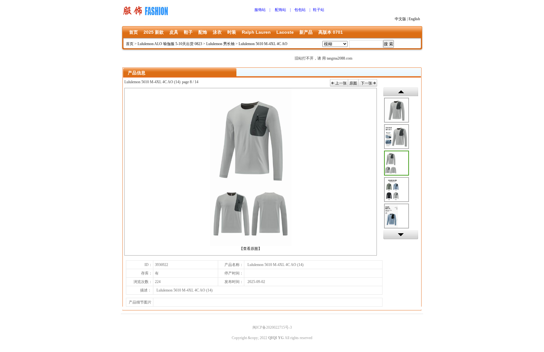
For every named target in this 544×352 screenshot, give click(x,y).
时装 (231, 32)
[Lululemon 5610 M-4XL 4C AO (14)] (396, 163)
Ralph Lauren (256, 32)
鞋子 (188, 32)
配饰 (202, 32)
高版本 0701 (330, 32)
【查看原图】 (250, 248)
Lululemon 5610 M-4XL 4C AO (263, 44)
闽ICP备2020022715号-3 (272, 327)
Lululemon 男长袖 (220, 44)
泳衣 (217, 32)
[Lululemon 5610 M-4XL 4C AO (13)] (396, 189)
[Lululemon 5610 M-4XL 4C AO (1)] (396, 136)
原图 (353, 83)
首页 (133, 32)
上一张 (341, 83)
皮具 (173, 32)
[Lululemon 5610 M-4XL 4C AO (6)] (396, 110)
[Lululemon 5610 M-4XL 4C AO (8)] (396, 216)
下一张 (366, 83)
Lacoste (285, 32)
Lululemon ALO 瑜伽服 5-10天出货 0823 (170, 44)
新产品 (306, 32)
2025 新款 (154, 32)
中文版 (400, 19)
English (414, 19)
